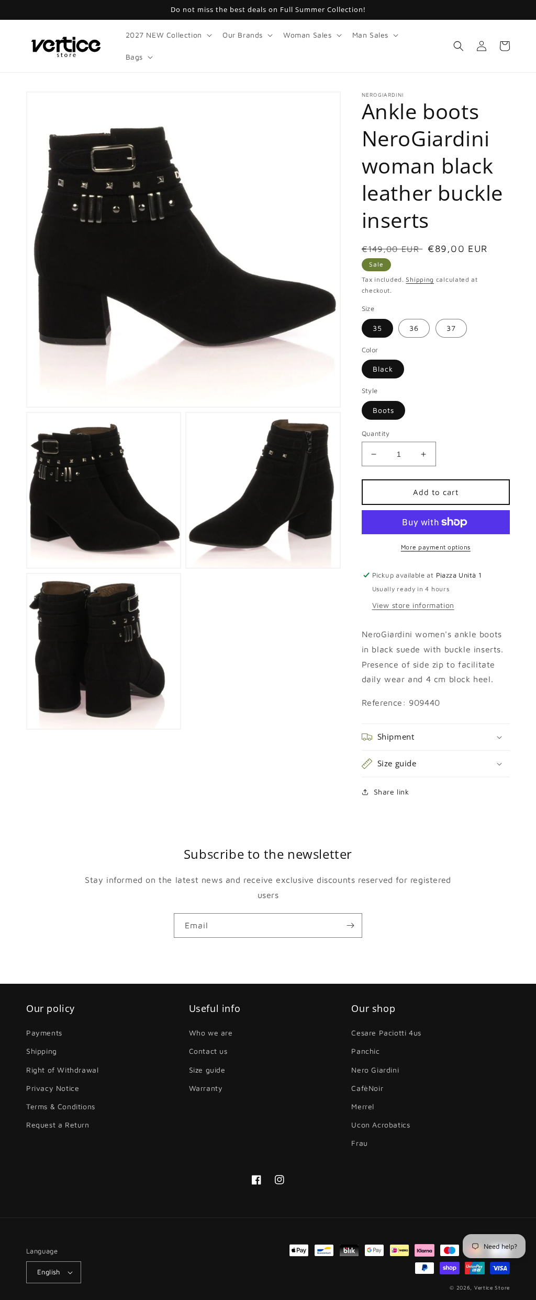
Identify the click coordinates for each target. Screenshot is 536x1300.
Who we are (211, 1032)
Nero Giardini (375, 1069)
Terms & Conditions (60, 1106)
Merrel (362, 1106)
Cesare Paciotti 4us (386, 1032)
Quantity (376, 433)
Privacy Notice (52, 1088)
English (48, 1272)
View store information (413, 605)
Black (383, 368)
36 (414, 328)
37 (451, 328)
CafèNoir (367, 1088)
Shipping (420, 279)
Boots (383, 410)
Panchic (365, 1050)
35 (377, 328)
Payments (44, 1032)
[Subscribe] (350, 925)
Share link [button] (391, 791)
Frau (359, 1142)
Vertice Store (492, 1287)
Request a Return (58, 1124)
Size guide (207, 1069)
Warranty (206, 1088)
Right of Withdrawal (62, 1069)
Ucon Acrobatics (380, 1124)
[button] (167, 35)
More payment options (436, 547)
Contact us (208, 1050)
